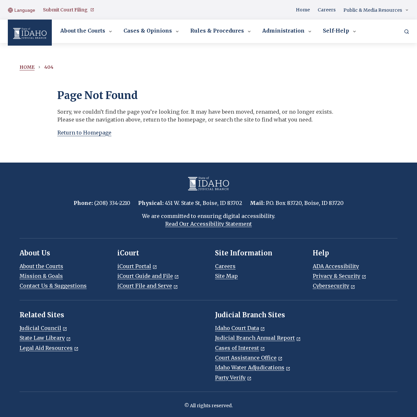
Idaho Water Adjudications (249, 367)
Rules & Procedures (217, 30)
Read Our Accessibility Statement (208, 224)
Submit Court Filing (65, 10)
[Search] (406, 31)
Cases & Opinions (147, 30)
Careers (327, 10)
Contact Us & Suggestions (53, 285)
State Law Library (42, 338)
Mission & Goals (41, 276)
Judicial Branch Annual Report (255, 338)
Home (303, 10)
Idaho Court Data (237, 328)
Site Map (226, 276)
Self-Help (336, 30)
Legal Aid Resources (46, 348)
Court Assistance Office (246, 357)
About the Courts (82, 30)
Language (24, 10)
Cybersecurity (331, 285)
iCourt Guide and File (145, 276)
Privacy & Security (336, 276)
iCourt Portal (134, 266)
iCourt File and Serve (144, 285)
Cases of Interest (237, 348)
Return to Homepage (84, 132)
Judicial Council (40, 328)
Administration (283, 30)
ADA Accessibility (336, 266)
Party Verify (230, 377)
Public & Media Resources (372, 10)
